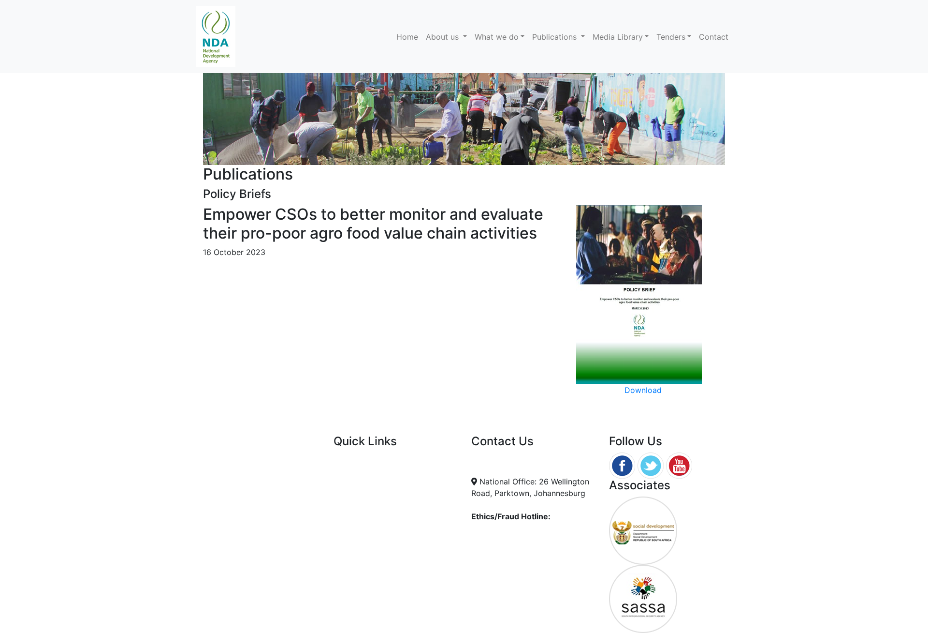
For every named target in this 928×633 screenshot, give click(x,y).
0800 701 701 (505, 536)
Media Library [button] (618, 37)
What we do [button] (497, 37)
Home (409, 36)
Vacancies (352, 481)
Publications (555, 37)
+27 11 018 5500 (510, 470)
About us (443, 37)
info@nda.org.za (510, 458)
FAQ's (344, 470)
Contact (713, 37)
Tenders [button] (670, 37)
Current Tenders (363, 458)
